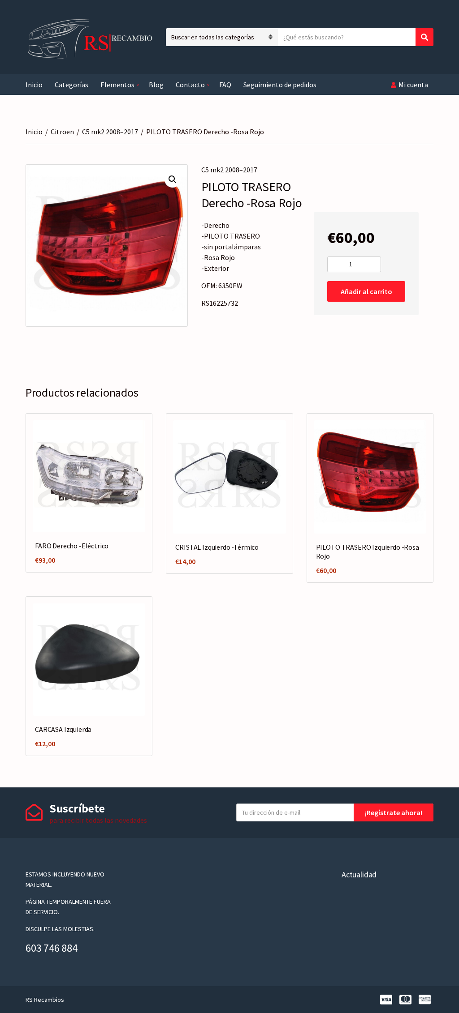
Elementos (117, 84)
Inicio (34, 84)
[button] (173, 179)
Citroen (62, 131)
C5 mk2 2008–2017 (110, 131)
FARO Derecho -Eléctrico (71, 545)
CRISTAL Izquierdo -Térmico (217, 547)
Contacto (190, 84)
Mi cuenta (413, 84)
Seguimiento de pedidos (279, 84)
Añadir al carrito (366, 291)
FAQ (225, 84)
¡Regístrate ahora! (393, 812)
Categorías (71, 84)
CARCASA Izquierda (63, 729)
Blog (156, 84)
